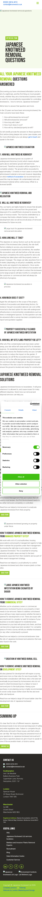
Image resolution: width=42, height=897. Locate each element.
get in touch (32, 137)
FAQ (8, 833)
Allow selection (21, 484)
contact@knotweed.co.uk (15, 767)
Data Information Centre (15, 856)
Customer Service (13, 860)
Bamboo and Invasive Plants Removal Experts (20, 844)
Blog (8, 852)
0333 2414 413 (12, 764)
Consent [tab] (8, 410)
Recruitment (11, 849)
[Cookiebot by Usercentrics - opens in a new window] (30, 404)
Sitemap (22, 888)
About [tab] (34, 410)
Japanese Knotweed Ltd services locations (19, 837)
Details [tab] (21, 410)
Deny (21, 491)
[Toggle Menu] (37, 3)
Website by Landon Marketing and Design (19, 890)
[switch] (36, 454)
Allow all (21, 477)
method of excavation (15, 177)
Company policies (10, 888)
